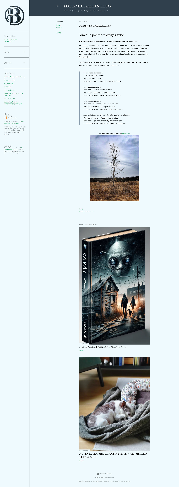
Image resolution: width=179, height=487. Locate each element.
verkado (59, 28)
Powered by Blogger (106, 473)
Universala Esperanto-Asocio (14, 77)
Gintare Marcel (109, 477)
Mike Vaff (126, 134)
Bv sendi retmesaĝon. (13, 148)
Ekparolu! (7, 87)
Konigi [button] (58, 33)
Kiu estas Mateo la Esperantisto (10, 40)
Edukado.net (8, 83)
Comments (11, 118)
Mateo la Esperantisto (87, 6)
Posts (9, 116)
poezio (58, 25)
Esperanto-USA (9, 80)
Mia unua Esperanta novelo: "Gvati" (102, 346)
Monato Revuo (9, 90)
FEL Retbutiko (9, 99)
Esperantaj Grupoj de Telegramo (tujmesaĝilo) (13, 103)
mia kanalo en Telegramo (14, 122)
